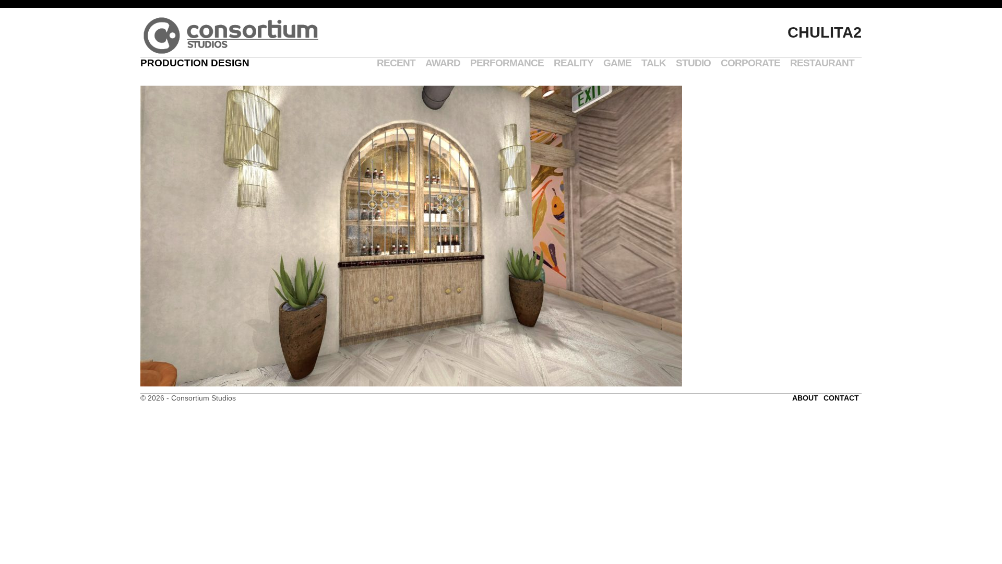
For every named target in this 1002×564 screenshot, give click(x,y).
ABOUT (805, 398)
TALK (653, 62)
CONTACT (841, 398)
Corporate (750, 62)
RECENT (396, 62)
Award (442, 62)
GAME (617, 62)
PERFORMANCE (507, 62)
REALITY (573, 62)
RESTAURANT (822, 62)
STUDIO (693, 62)
